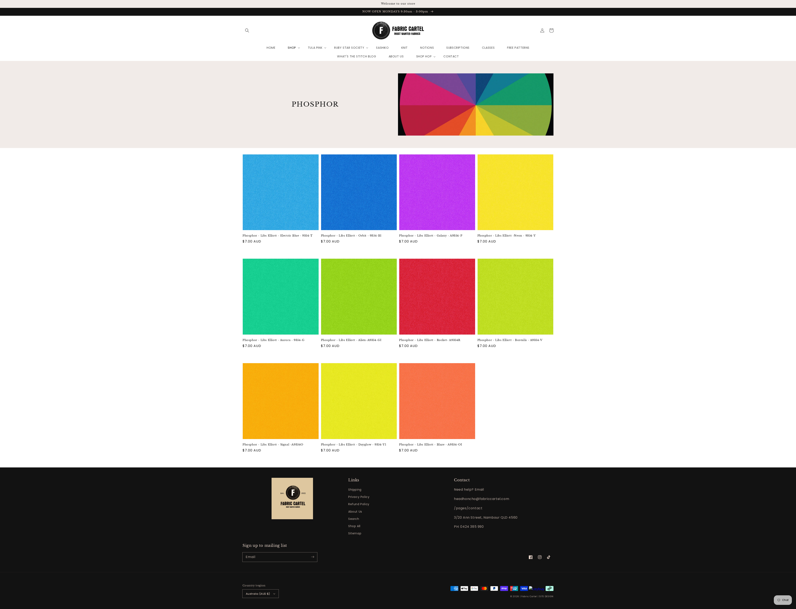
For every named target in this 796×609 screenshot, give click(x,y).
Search (353, 519)
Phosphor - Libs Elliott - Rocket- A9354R (429, 340)
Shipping (355, 490)
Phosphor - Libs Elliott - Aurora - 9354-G (274, 340)
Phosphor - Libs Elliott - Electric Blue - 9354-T (278, 235)
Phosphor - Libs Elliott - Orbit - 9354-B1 (351, 235)
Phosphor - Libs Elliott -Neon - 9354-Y (506, 235)
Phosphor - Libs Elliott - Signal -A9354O (273, 444)
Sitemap (354, 533)
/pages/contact (468, 508)
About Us (355, 512)
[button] (247, 30)
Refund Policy (358, 504)
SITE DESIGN (546, 596)
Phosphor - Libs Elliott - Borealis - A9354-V (509, 340)
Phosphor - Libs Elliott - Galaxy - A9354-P (430, 235)
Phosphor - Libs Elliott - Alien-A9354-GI (351, 340)
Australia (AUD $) (258, 594)
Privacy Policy (358, 497)
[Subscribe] (312, 557)
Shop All (354, 526)
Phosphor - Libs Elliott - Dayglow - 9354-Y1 (353, 444)
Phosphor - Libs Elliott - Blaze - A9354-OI (430, 444)
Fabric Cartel (529, 596)
